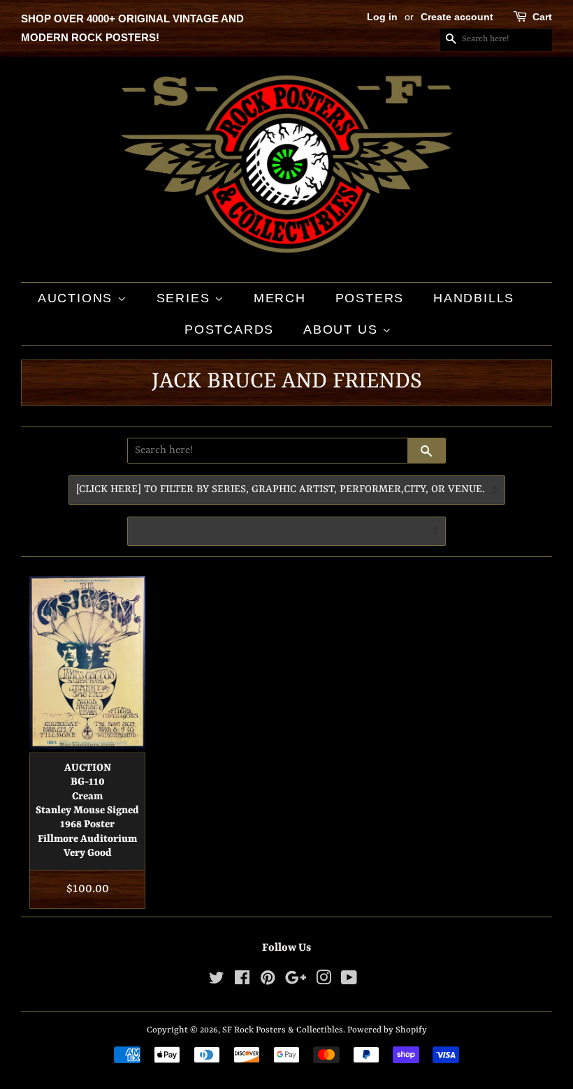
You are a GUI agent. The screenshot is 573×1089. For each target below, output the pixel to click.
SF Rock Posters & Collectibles (282, 1030)
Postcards (229, 329)
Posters (370, 298)
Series (186, 298)
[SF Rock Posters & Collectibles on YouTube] (349, 981)
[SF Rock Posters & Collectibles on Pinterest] (267, 981)
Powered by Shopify (387, 1030)
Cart (542, 16)
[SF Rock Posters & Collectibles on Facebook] (242, 981)
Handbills (473, 298)
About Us (342, 329)
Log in (382, 16)
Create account (457, 16)
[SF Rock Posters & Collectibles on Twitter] (216, 981)
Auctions (77, 298)
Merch (280, 298)
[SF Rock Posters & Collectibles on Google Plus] (295, 981)
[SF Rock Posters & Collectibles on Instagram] (323, 981)
